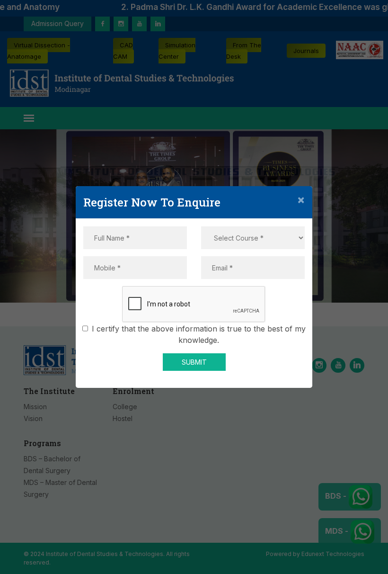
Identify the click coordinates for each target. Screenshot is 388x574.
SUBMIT (194, 362)
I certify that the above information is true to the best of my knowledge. (199, 334)
